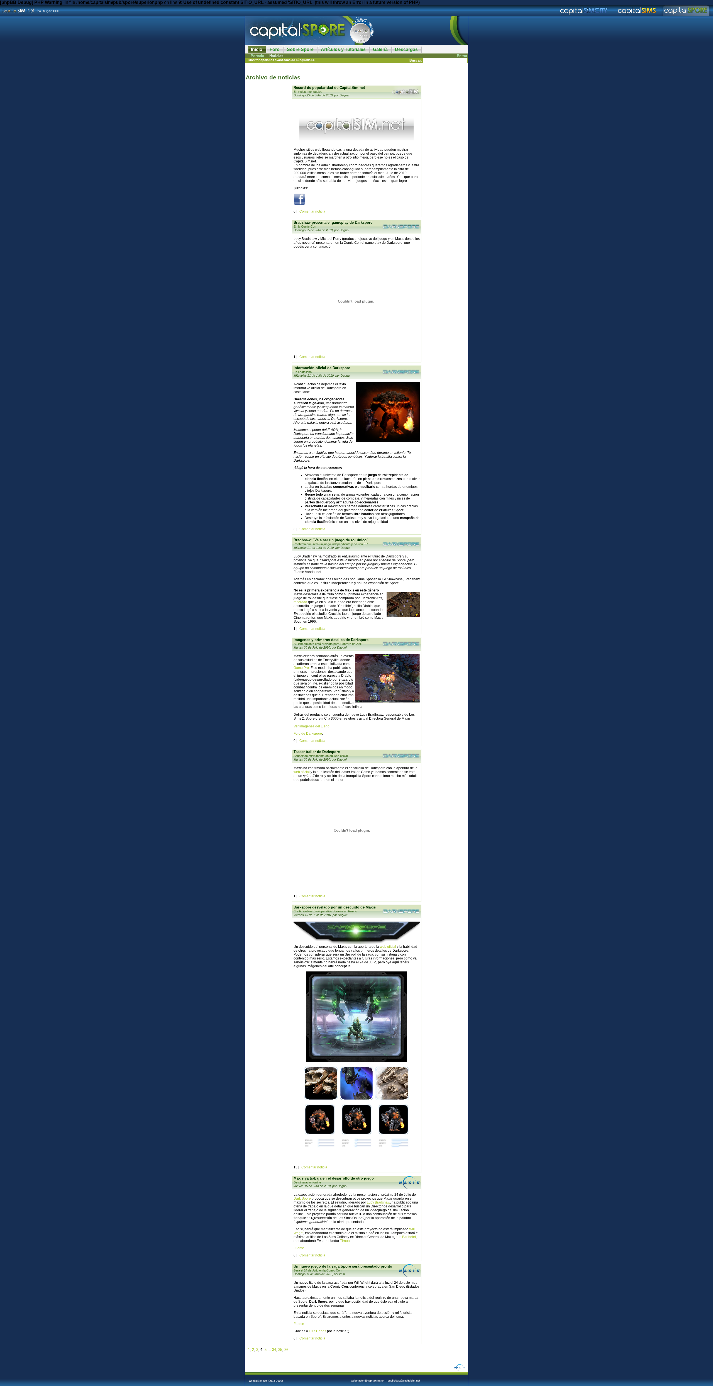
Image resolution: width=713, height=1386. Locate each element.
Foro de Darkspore (308, 733)
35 (280, 1350)
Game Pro (301, 668)
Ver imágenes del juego (311, 726)
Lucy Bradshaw (378, 1202)
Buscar (415, 60)
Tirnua (345, 1241)
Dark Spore (302, 1198)
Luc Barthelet (406, 1237)
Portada (257, 56)
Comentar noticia (312, 211)
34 (274, 1350)
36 (286, 1350)
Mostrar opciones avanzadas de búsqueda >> (281, 60)
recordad (300, 602)
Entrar (462, 56)
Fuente (299, 1248)
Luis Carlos (317, 1331)
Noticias (276, 56)
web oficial (302, 772)
